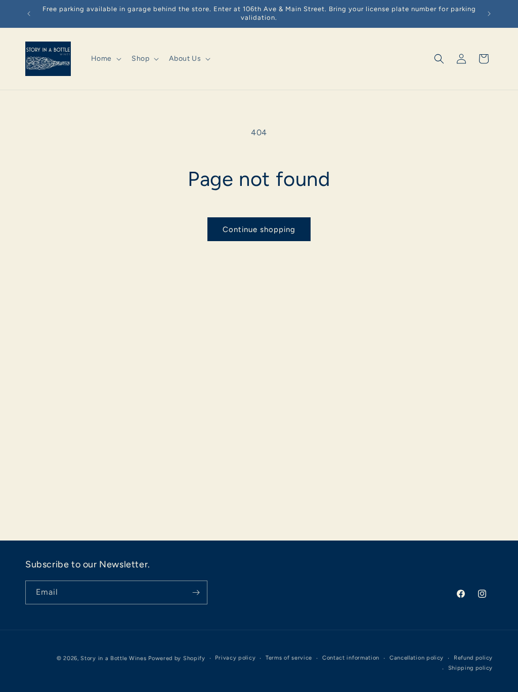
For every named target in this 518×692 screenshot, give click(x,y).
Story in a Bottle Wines (113, 658)
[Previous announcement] (29, 13)
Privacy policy (235, 658)
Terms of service (289, 658)
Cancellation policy (417, 658)
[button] (105, 58)
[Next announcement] (489, 13)
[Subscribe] (196, 592)
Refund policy (473, 658)
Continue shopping (259, 229)
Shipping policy (470, 668)
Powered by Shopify (176, 658)
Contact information (350, 658)
